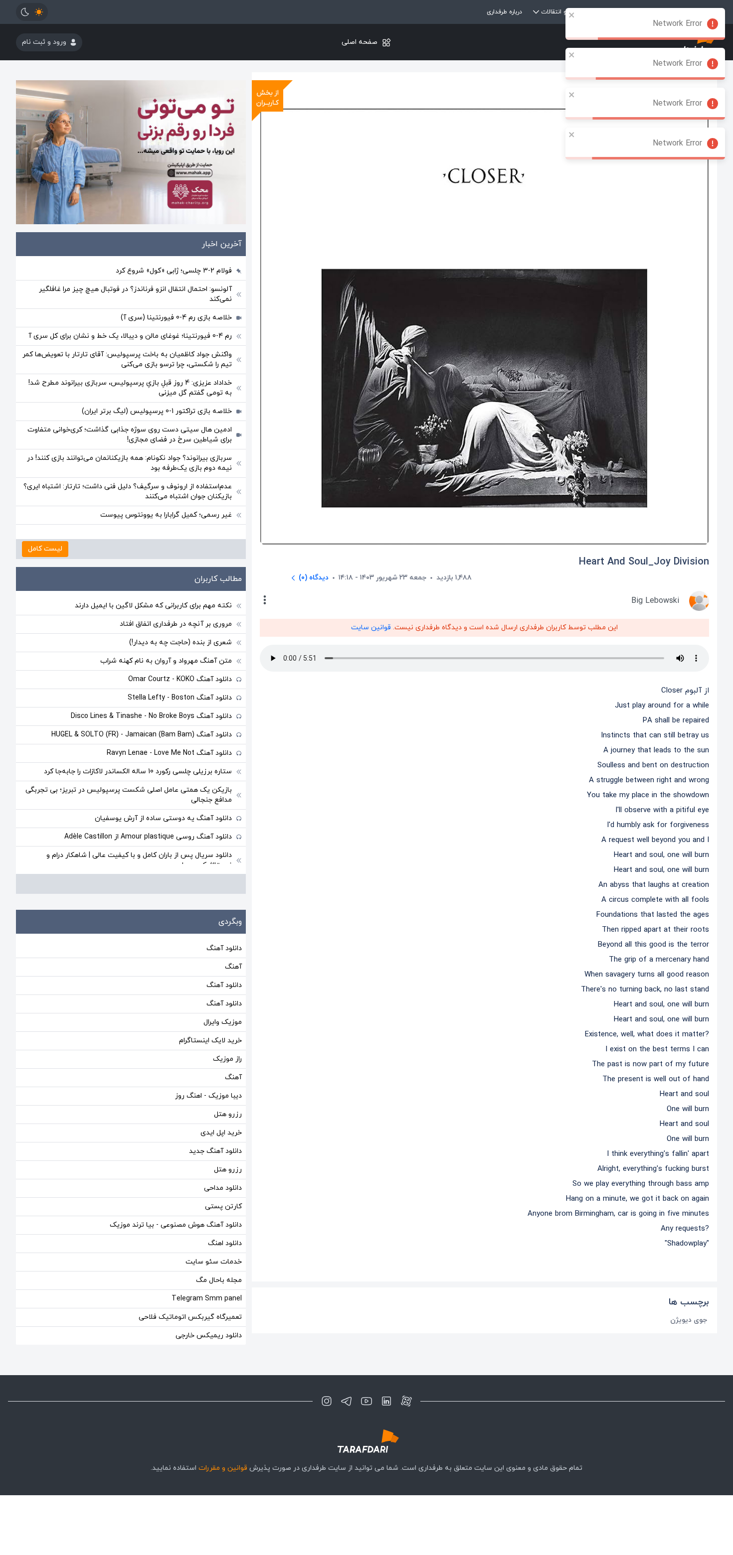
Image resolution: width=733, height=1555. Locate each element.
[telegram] (347, 1401)
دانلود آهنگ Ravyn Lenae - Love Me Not (169, 753)
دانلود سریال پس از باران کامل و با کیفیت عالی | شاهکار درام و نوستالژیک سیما (139, 860)
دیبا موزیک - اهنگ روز (208, 1096)
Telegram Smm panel (207, 1298)
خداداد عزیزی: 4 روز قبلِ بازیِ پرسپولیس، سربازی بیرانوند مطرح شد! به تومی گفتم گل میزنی (130, 388)
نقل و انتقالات (559, 12)
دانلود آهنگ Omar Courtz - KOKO (180, 679)
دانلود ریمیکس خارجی (209, 1335)
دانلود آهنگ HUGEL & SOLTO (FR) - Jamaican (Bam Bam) (141, 734)
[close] (571, 15)
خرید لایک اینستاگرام (210, 1040)
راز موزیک (227, 1059)
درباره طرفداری (504, 12)
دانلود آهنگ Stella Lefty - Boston (180, 698)
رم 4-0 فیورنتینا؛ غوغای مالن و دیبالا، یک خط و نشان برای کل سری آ (130, 336)
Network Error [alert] (677, 23)
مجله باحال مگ (219, 1280)
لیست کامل (45, 549)
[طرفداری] (366, 1441)
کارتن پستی (223, 1206)
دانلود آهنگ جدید (215, 1151)
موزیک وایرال (222, 1022)
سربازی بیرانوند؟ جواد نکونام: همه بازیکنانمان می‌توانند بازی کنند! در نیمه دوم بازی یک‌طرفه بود (129, 463)
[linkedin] (386, 1401)
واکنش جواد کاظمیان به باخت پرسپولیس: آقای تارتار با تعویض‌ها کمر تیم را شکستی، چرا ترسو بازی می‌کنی (127, 359)
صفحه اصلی (359, 42)
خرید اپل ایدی (221, 1132)
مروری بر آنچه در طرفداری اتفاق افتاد (176, 624)
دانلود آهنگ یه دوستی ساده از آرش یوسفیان (163, 818)
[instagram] (327, 1401)
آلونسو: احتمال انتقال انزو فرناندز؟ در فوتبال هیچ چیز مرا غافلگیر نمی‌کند (135, 294)
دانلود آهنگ (224, 948)
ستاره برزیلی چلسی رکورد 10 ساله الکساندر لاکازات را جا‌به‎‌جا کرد (138, 771)
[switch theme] (32, 12)
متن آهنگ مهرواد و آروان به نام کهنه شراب (166, 661)
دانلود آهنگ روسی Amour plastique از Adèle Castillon (148, 837)
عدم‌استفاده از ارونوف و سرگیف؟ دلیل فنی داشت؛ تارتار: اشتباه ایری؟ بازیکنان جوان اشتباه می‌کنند (127, 491)
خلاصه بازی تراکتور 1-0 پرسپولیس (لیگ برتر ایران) (157, 411)
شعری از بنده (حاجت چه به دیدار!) (180, 642)
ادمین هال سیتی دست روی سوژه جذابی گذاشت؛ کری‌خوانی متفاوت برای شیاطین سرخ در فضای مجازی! (129, 434)
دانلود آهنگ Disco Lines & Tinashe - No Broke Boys (151, 716)
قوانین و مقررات (222, 1468)
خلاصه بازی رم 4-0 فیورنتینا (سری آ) (176, 317)
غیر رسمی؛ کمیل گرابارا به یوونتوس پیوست (166, 515)
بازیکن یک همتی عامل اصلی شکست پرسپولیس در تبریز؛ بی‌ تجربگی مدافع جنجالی (128, 795)
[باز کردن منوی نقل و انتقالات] (536, 12)
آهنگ (233, 967)
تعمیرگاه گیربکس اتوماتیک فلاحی (190, 1317)
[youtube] (366, 1401)
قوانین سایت (371, 627)
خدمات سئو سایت (213, 1262)
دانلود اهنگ (225, 1243)
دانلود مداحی (223, 1188)
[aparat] (406, 1401)
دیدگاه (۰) (314, 577)
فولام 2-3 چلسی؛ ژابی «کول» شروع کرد (174, 271)
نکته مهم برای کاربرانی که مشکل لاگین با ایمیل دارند (153, 605)
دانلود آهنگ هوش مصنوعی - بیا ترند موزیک (176, 1225)
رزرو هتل (228, 1114)
